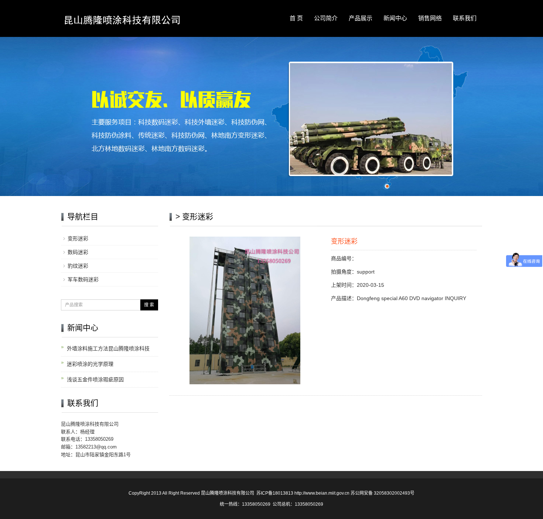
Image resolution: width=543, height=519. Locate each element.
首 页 (296, 18)
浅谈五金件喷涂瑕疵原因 (95, 379)
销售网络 (430, 18)
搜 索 (149, 304)
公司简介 (326, 18)
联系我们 (465, 18)
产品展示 (360, 18)
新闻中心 (395, 18)
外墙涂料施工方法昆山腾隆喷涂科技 (108, 348)
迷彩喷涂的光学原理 (90, 364)
